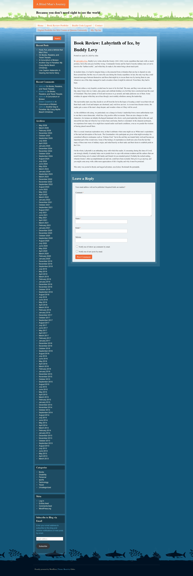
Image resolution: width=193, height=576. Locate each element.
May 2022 (43, 192)
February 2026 (45, 130)
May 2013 (43, 453)
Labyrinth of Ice (81, 61)
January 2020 (44, 258)
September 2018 (46, 292)
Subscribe (43, 546)
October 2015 (44, 379)
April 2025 (43, 143)
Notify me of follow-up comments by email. (94, 246)
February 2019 (45, 279)
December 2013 (45, 435)
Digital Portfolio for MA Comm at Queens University (62, 30)
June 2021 (43, 215)
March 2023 (44, 176)
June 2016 (43, 358)
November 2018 (45, 286)
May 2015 (43, 392)
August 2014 (44, 415)
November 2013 (45, 438)
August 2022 (44, 186)
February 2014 (45, 430)
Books (94, 167)
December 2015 (45, 374)
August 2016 (44, 353)
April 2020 (43, 251)
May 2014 (43, 422)
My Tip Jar (96, 30)
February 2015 (45, 399)
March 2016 (44, 366)
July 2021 (43, 212)
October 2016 (44, 348)
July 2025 (43, 140)
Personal (42, 477)
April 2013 (43, 456)
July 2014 (43, 417)
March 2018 (44, 307)
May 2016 (43, 361)
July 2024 (43, 161)
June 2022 (43, 189)
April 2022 (43, 194)
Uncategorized (45, 487)
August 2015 (44, 384)
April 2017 (43, 333)
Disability (42, 474)
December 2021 (45, 202)
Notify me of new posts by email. (91, 251)
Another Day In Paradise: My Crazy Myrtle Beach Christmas (50, 65)
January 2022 (44, 199)
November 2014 (45, 407)
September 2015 (46, 381)
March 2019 (44, 276)
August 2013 (44, 445)
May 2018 (43, 302)
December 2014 (45, 404)
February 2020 (45, 256)
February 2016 (45, 368)
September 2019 (46, 266)
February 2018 (45, 310)
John (96, 55)
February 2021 (45, 225)
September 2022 (46, 184)
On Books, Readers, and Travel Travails (49, 56)
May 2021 (43, 217)
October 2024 (44, 153)
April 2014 (43, 425)
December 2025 (45, 133)
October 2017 (44, 317)
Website (78, 237)
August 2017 (44, 322)
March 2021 (44, 222)
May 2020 (43, 248)
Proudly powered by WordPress (46, 569)
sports (41, 479)
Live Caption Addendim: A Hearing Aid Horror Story (49, 71)
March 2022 (44, 197)
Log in (41, 500)
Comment (79, 192)
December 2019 (45, 261)
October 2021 (44, 204)
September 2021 (46, 207)
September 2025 (46, 138)
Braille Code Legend (82, 25)
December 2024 (45, 148)
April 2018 (43, 304)
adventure (108, 167)
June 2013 (43, 450)
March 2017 (44, 335)
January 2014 (44, 433)
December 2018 (45, 284)
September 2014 (46, 412)
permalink (135, 167)
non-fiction (117, 167)
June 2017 (43, 327)
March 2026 (44, 128)
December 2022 (45, 179)
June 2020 (43, 245)
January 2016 (44, 371)
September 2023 (46, 174)
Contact (98, 25)
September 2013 (46, 443)
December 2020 (45, 230)
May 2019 (43, 271)
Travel (41, 484)
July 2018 (43, 297)
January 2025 (44, 145)
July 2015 (43, 386)
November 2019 (45, 263)
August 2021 (44, 210)
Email (78, 227)
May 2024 (43, 166)
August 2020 (44, 240)
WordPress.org (45, 508)
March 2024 (44, 169)
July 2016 (43, 356)
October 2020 (44, 235)
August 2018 (44, 294)
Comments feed (45, 506)
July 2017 (43, 325)
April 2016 (43, 363)
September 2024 (46, 156)
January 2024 (44, 171)
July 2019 (43, 268)
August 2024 (44, 158)
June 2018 (43, 299)
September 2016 (46, 351)
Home (40, 25)
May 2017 (43, 330)
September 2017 (46, 320)
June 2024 (43, 163)
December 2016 (45, 343)
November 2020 (45, 233)
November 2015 (45, 376)
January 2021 (44, 227)
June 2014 (43, 420)
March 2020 (44, 253)
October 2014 (44, 409)
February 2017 (45, 338)
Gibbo (73, 569)
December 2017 (45, 315)
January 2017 (44, 340)
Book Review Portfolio (57, 25)
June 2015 (43, 389)
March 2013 (44, 458)
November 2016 (45, 345)
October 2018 (44, 289)
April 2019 (43, 274)
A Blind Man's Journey (51, 4)
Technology (43, 482)
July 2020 (43, 243)
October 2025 (44, 135)
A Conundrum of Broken (49, 60)
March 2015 (44, 397)
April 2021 (43, 220)
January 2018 (44, 312)
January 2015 (44, 402)
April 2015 (43, 394)
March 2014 (44, 427)
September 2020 (46, 238)
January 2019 (44, 281)
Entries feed (44, 503)
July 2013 (43, 448)
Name (78, 218)
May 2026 (43, 125)
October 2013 (44, 440)
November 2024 (45, 151)
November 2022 (45, 181)
